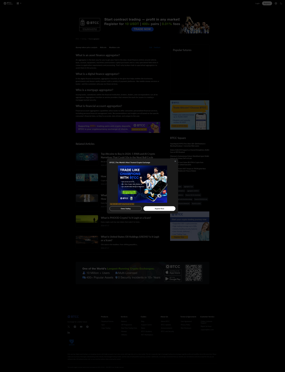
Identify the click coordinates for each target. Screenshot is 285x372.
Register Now (159, 209)
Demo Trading (122, 208)
